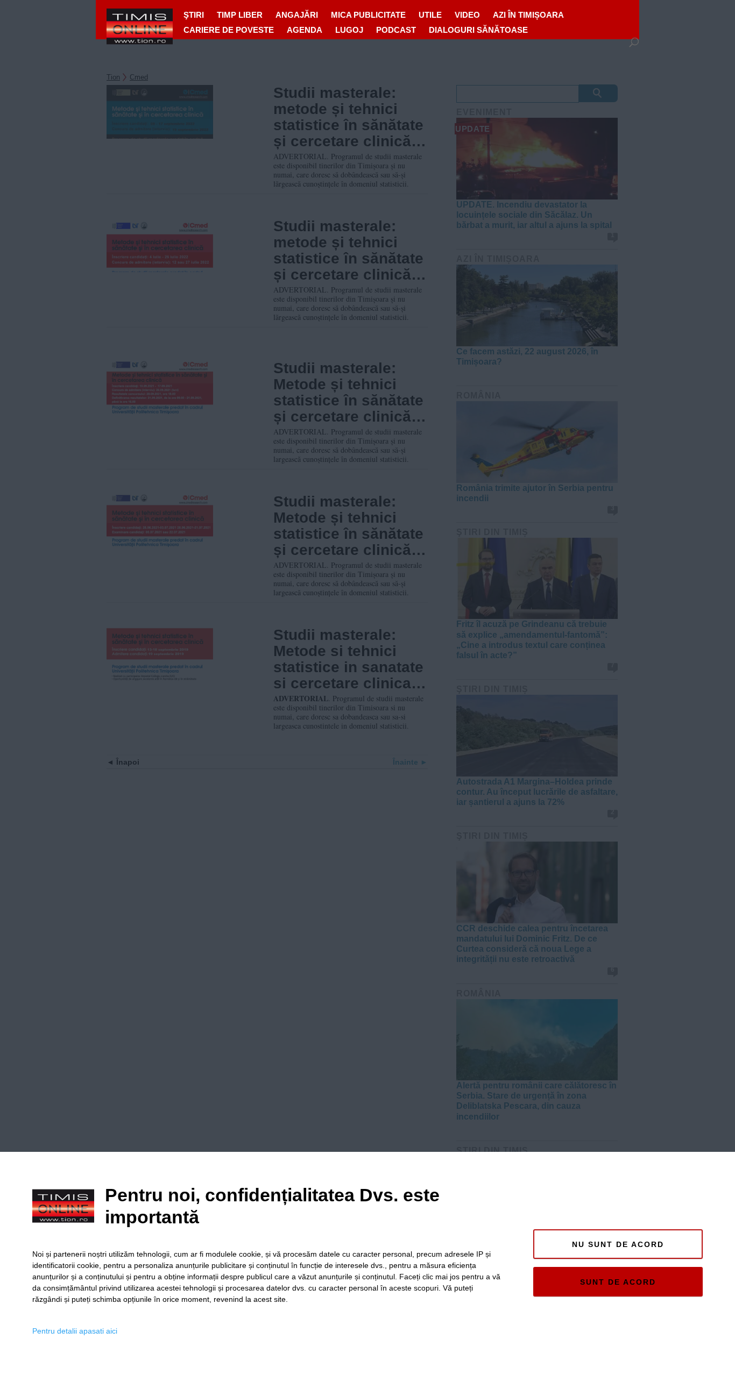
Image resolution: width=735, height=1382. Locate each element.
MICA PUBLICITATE (368, 14)
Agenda (304, 29)
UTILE (430, 14)
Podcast (396, 29)
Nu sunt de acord (618, 1244)
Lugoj (349, 29)
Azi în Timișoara (528, 14)
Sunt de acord (618, 1282)
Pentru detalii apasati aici (74, 1331)
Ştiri (193, 14)
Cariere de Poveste (228, 29)
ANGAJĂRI (296, 14)
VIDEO (467, 14)
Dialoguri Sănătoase (478, 29)
